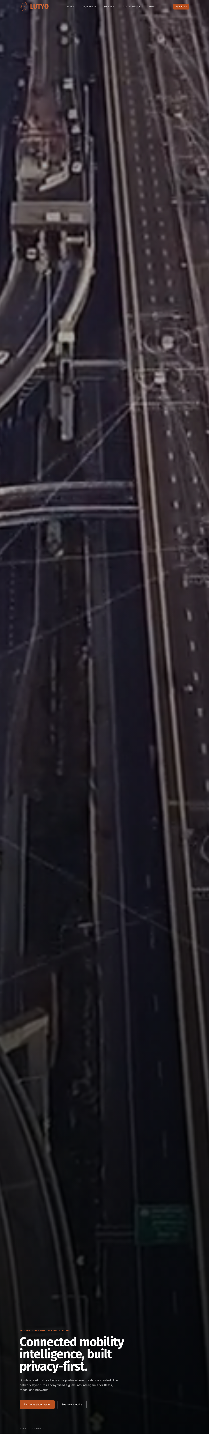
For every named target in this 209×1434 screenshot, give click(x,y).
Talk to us (181, 6)
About (70, 6)
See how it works (72, 1404)
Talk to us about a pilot (37, 1404)
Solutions (109, 6)
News (151, 6)
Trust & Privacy (131, 6)
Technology (89, 6)
